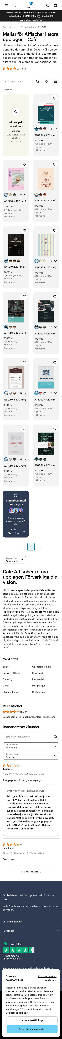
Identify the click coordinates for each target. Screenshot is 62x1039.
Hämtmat (37, 672)
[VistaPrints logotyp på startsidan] (31, 5)
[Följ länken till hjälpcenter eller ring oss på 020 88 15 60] (48, 5)
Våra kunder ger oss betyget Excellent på (28, 968)
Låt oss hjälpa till (12, 921)
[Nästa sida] (40, 546)
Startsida (7, 27)
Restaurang (38, 691)
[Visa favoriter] (46, 81)
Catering (8, 679)
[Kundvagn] (55, 5)
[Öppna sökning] (14, 5)
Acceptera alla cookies (32, 1029)
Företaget (8, 930)
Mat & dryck (30, 27)
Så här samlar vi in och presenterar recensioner (29, 716)
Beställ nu (37, 20)
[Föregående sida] (21, 546)
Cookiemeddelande (17, 1012)
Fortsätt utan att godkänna (47, 978)
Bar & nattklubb (11, 672)
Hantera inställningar (32, 1020)
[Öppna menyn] (6, 5)
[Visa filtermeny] (55, 81)
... (18, 27)
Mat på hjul (38, 685)
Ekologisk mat (11, 691)
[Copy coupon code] (38, 16)
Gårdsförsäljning (41, 666)
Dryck (6, 685)
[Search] (55, 737)
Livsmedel (38, 679)
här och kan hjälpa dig (33, 906)
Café (44, 27)
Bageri (6, 666)
